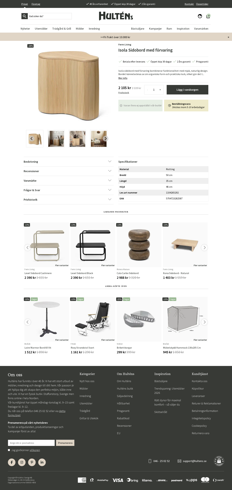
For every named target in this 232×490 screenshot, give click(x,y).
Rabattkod (123, 418)
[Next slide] (105, 138)
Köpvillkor (198, 388)
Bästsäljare (160, 381)
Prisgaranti (123, 411)
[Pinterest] (32, 462)
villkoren (35, 450)
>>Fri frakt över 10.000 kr (115, 37)
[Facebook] (11, 462)
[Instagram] (22, 462)
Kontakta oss (199, 381)
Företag (36, 4)
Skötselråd (160, 412)
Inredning (85, 396)
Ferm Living (124, 44)
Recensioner (124, 426)
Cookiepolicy (199, 426)
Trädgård (85, 411)
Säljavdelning (125, 396)
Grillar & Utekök (89, 418)
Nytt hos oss (87, 381)
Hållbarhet (123, 403)
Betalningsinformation (205, 411)
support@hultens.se (194, 461)
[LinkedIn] (42, 462)
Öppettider (202, 4)
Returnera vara (200, 433)
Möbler (84, 388)
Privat (24, 4)
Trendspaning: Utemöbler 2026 (169, 391)
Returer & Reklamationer (206, 403)
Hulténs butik (125, 388)
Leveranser (198, 396)
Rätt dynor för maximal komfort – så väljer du (167, 402)
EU (118, 433)
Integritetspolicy (201, 418)
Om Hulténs (124, 381)
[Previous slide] (32, 138)
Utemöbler (86, 403)
